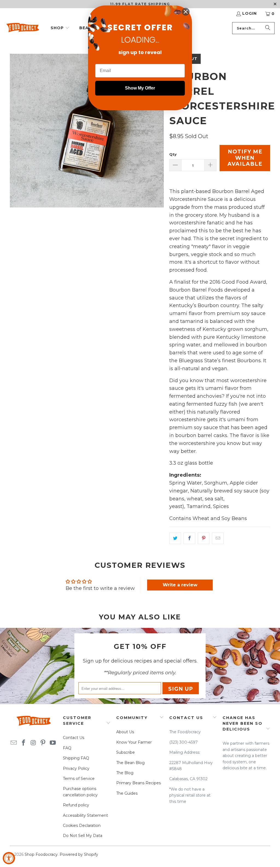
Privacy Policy (76, 768)
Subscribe (125, 752)
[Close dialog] (186, 12)
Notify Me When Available (245, 158)
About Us (125, 731)
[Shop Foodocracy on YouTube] (53, 743)
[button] (60, 28)
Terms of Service (79, 778)
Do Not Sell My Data (82, 835)
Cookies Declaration (82, 825)
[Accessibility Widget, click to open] (9, 858)
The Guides (127, 793)
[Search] (268, 28)
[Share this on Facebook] (189, 538)
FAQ (67, 748)
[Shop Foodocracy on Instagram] (33, 743)
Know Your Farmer (134, 742)
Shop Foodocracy (41, 854)
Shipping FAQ (76, 758)
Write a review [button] (180, 584)
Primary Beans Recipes (138, 782)
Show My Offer (140, 88)
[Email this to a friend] (218, 538)
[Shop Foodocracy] (22, 28)
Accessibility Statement (85, 815)
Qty (173, 154)
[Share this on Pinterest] (203, 538)
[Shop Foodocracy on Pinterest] (43, 743)
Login (249, 13)
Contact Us (73, 737)
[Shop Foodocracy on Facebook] (23, 743)
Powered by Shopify (79, 854)
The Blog (124, 772)
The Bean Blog (130, 762)
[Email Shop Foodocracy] (14, 743)
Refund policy (76, 805)
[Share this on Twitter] (175, 538)
